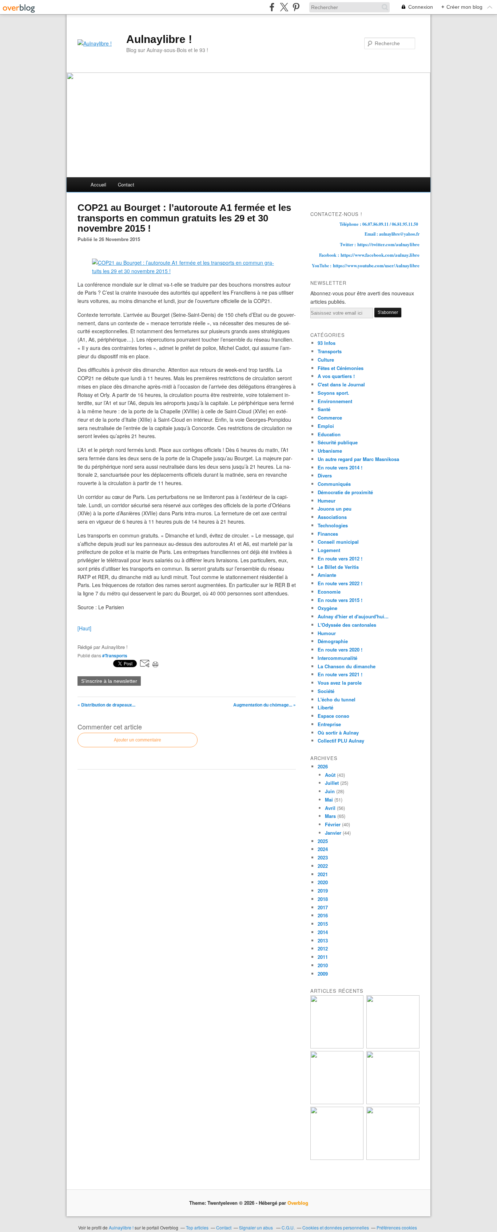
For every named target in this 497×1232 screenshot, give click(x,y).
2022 (323, 865)
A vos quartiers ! (336, 376)
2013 (323, 940)
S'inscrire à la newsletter (109, 681)
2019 (323, 890)
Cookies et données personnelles (335, 1227)
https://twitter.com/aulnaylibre (388, 244)
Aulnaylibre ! (159, 39)
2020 (323, 882)
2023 (323, 857)
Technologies (333, 525)
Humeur (326, 500)
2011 (323, 956)
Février (333, 824)
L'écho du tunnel (336, 699)
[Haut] (84, 628)
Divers (325, 475)
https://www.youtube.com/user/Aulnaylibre (376, 265)
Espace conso (333, 715)
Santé (324, 409)
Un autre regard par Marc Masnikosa (358, 459)
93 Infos (326, 342)
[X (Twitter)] (284, 7)
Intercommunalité (337, 657)
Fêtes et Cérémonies (340, 368)
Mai (329, 799)
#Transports (114, 655)
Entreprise (329, 724)
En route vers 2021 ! (340, 674)
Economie (329, 591)
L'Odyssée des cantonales (347, 624)
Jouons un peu (334, 508)
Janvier (333, 832)
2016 (323, 915)
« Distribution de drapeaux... (106, 704)
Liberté (325, 707)
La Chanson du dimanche (346, 666)
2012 (323, 948)
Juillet (332, 782)
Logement (329, 550)
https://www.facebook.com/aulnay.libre (380, 254)
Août (330, 774)
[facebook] (272, 7)
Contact (126, 184)
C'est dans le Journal (341, 384)
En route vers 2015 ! (340, 600)
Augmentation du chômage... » (264, 704)
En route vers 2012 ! (340, 558)
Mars (330, 815)
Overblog (297, 1202)
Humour (327, 633)
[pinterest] (296, 7)
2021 (323, 874)
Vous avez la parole (340, 682)
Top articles (197, 1227)
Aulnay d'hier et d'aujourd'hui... (353, 616)
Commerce (330, 417)
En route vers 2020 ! (340, 649)
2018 (323, 899)
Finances (328, 533)
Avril (330, 807)
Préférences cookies (397, 1227)
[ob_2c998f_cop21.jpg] (186, 271)
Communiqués (334, 483)
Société (326, 691)
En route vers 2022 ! (340, 583)
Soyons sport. (333, 392)
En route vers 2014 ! (340, 467)
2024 (323, 849)
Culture (326, 359)
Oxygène (327, 608)
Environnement (335, 401)
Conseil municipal (338, 541)
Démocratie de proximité (345, 492)
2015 (323, 923)
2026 (323, 766)
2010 (323, 965)
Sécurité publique (338, 442)
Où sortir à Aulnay (338, 732)
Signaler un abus (256, 1227)
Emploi (326, 425)
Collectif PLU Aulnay (341, 740)
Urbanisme (330, 450)
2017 (323, 907)
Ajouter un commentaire (137, 740)
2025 (323, 841)
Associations (332, 516)
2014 (323, 932)
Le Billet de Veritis (338, 566)
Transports (330, 351)
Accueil (98, 184)
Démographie (333, 641)
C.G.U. (288, 1227)
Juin (330, 791)
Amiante (327, 574)
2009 (323, 973)
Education (329, 434)
